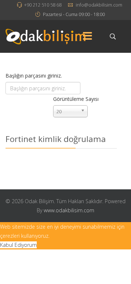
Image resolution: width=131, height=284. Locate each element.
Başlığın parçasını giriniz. (34, 75)
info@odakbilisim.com (99, 5)
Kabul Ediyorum (18, 244)
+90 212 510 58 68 (42, 5)
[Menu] (87, 36)
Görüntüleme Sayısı (76, 98)
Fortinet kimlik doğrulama (55, 139)
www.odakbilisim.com (69, 210)
